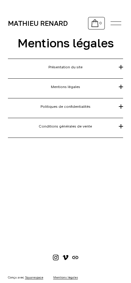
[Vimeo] (65, 257)
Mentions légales (65, 277)
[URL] (75, 257)
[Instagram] (56, 257)
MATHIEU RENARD (38, 23)
